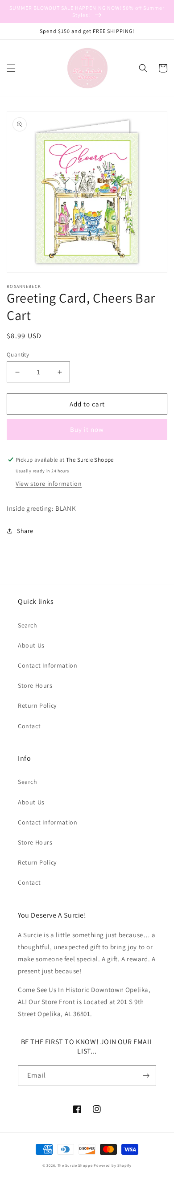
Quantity (18, 354)
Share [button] (25, 531)
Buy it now (87, 429)
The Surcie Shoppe (75, 1165)
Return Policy (37, 705)
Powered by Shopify (113, 1165)
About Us (31, 645)
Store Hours (35, 685)
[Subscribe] (146, 1075)
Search (27, 625)
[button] (11, 68)
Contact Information (47, 665)
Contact (29, 726)
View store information (49, 484)
